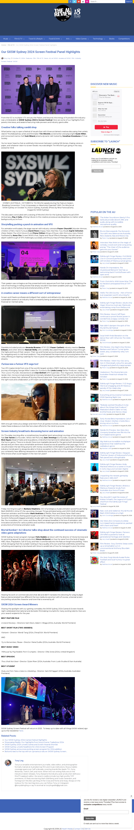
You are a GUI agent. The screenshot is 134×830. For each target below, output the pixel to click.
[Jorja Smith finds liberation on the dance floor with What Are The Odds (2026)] (94, 338)
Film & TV (18, 39)
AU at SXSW (53, 58)
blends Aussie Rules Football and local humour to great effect (115, 559)
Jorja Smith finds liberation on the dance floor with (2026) (115, 338)
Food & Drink (54, 39)
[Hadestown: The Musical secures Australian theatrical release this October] (94, 375)
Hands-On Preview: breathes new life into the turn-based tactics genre (115, 432)
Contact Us (78, 829)
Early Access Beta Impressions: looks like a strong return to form (115, 421)
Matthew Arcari (98, 226)
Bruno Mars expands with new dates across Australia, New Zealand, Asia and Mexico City (115, 233)
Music (5, 39)
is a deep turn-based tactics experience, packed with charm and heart (116, 523)
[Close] (131, 796)
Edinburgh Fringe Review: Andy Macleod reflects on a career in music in (115, 466)
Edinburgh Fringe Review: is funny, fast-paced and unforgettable (116, 455)
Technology (98, 39)
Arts (67, 39)
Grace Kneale (106, 342)
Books (111, 39)
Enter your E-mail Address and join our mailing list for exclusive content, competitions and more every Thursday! (104, 160)
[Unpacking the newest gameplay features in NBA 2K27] (94, 478)
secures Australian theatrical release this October (113, 374)
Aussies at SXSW (65, 58)
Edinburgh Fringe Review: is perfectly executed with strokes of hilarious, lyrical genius (115, 258)
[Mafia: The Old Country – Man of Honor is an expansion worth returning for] (94, 296)
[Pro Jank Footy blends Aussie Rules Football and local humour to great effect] (94, 560)
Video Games (81, 39)
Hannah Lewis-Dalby (99, 414)
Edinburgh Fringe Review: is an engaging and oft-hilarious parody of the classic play (116, 386)
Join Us (87, 829)
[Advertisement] (67, 28)
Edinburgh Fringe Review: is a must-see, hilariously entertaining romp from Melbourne (116, 305)
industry (78, 58)
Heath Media (67, 829)
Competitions (124, 39)
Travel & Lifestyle (36, 39)
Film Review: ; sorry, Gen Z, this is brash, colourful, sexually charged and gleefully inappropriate (116, 363)
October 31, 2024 (19, 58)
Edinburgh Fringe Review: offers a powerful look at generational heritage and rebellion (115, 534)
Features (29, 58)
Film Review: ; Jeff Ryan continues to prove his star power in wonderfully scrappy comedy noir (115, 316)
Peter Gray (105, 238)
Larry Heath (106, 263)
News (46, 58)
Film (34, 58)
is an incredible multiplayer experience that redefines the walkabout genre (115, 444)
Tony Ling (7, 58)
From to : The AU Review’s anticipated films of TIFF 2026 (116, 283)
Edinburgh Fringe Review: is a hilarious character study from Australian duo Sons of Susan (114, 488)
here (21, 731)
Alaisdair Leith (106, 448)
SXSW (15, 61)
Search (129, 2)
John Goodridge (107, 330)
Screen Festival (6, 61)
